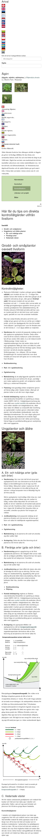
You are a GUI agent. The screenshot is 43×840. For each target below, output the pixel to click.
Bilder (16, 197)
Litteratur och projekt (21, 193)
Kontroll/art (18, 184)
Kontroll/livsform (19, 188)
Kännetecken (18, 179)
